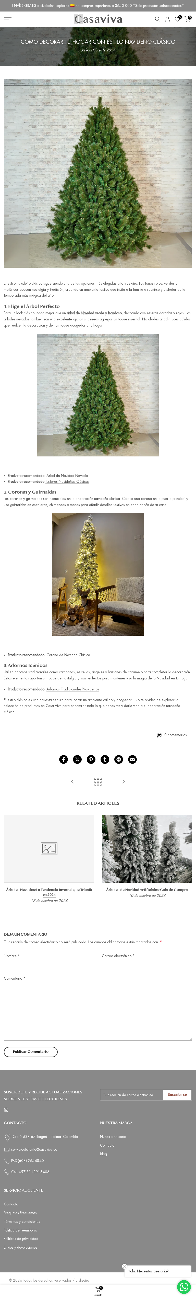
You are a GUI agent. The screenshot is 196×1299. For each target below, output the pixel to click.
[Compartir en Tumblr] (105, 759)
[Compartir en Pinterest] (91, 759)
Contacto (107, 1145)
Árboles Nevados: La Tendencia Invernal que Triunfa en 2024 (49, 892)
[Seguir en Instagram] (6, 1110)
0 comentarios (175, 735)
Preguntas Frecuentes (20, 1213)
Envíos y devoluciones (20, 1247)
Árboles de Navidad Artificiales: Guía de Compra (147, 890)
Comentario (15, 978)
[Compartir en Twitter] (77, 759)
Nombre (12, 956)
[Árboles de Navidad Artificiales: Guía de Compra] (123, 782)
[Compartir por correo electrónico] (132, 759)
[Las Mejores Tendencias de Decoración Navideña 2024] (72, 782)
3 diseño (82, 1280)
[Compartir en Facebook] (63, 759)
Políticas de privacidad (21, 1238)
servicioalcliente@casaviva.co (34, 1149)
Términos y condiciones (22, 1221)
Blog (103, 1154)
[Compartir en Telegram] (118, 759)
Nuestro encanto (113, 1136)
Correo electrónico (118, 956)
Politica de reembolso (20, 1230)
